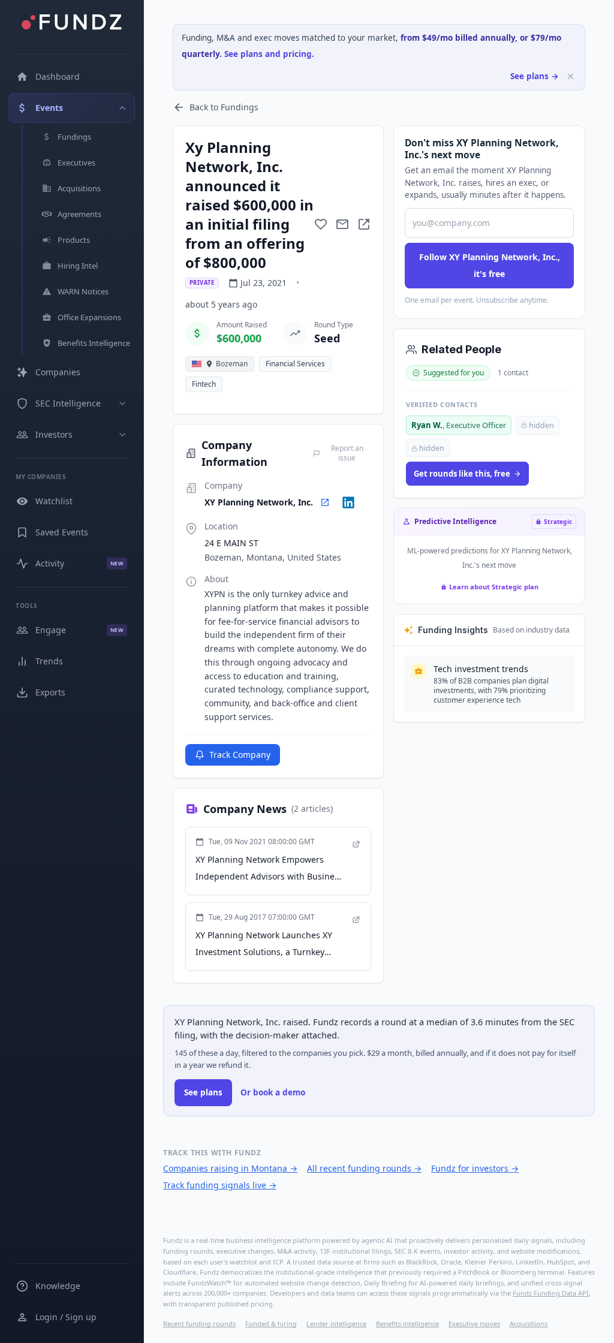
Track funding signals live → (219, 1185)
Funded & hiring (271, 1323)
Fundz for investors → (475, 1168)
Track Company (239, 754)
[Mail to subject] (342, 224)
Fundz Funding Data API (551, 1292)
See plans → (534, 76)
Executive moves (474, 1323)
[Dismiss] (570, 76)
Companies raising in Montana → (230, 1168)
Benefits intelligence (407, 1323)
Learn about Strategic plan (493, 586)
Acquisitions (528, 1323)
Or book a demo (272, 1092)
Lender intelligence (336, 1323)
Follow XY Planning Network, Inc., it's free (489, 265)
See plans (203, 1092)
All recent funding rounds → (364, 1168)
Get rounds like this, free (462, 473)
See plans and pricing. (269, 54)
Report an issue (347, 453)
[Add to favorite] (321, 224)
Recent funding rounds (199, 1323)
